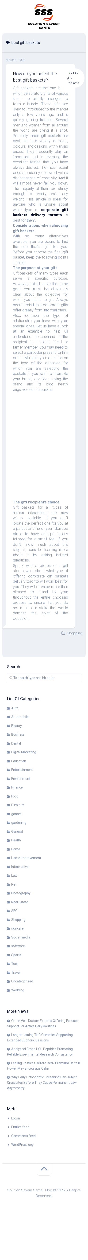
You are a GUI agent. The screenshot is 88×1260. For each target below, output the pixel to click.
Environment (20, 779)
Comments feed (23, 1136)
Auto (15, 708)
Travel (15, 972)
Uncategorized (22, 981)
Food (15, 796)
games (16, 814)
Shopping (74, 633)
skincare (17, 928)
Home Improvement (26, 858)
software (18, 946)
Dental (16, 743)
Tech (15, 964)
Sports (16, 955)
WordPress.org (22, 1144)
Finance (17, 787)
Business (18, 734)
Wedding (17, 990)
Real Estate (19, 902)
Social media (20, 937)
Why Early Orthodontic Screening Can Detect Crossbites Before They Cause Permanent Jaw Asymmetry (42, 1082)
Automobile (20, 717)
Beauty (16, 726)
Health (16, 840)
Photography (21, 893)
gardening (18, 822)
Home (15, 849)
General (17, 831)
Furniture (18, 805)
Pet (13, 884)
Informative (20, 867)
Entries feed (20, 1127)
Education (18, 761)
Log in (15, 1118)
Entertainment (22, 770)
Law (14, 875)
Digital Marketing (23, 752)
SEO (14, 911)
